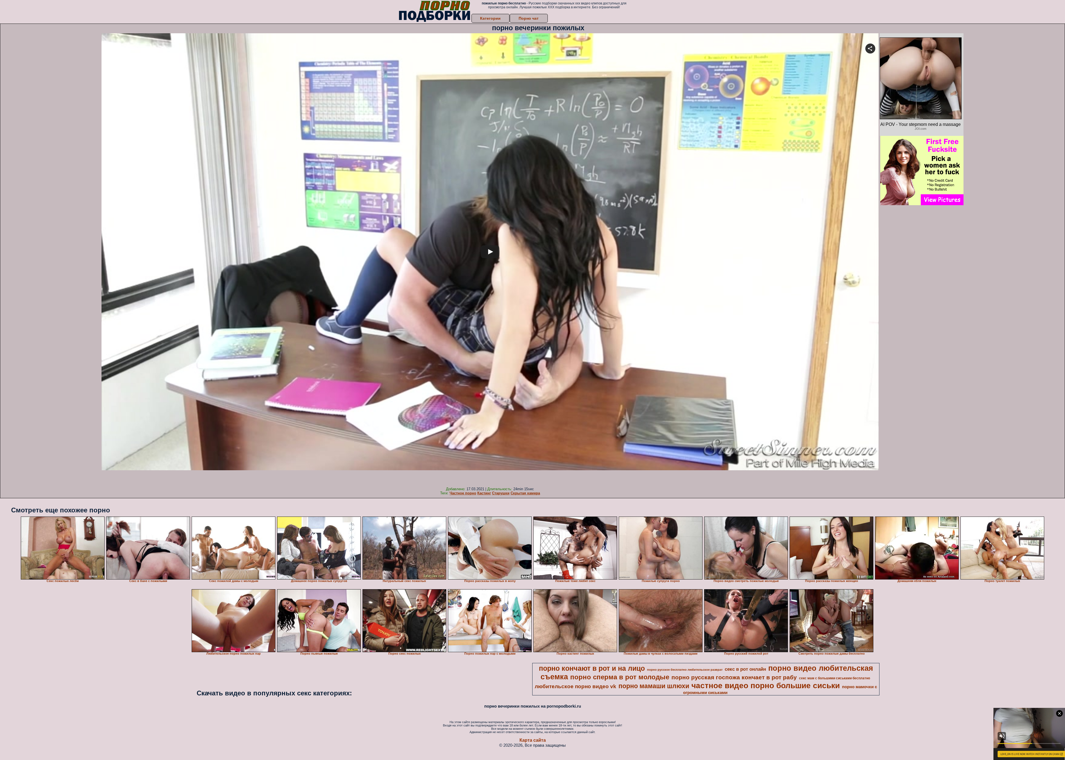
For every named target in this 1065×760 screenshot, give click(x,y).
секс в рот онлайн (745, 669)
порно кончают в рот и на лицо (592, 668)
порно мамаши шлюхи (653, 686)
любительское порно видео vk (575, 686)
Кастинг (484, 493)
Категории (490, 18)
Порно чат (529, 18)
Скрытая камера (525, 493)
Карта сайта (532, 740)
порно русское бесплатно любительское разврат (684, 669)
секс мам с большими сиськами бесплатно (834, 678)
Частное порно (463, 493)
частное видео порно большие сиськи (765, 685)
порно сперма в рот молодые (619, 677)
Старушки (500, 493)
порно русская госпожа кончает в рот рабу (734, 677)
